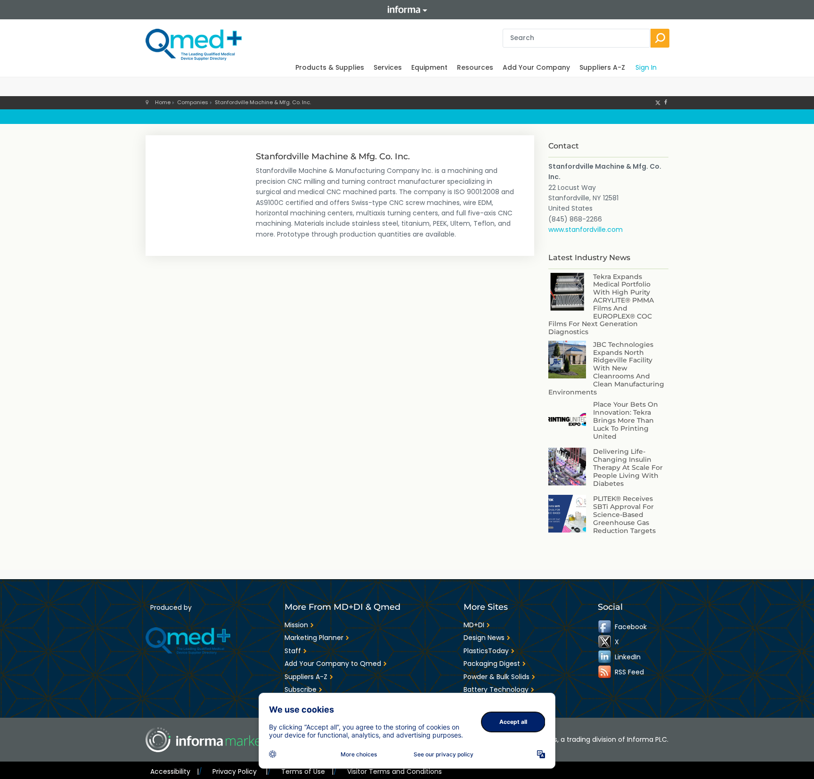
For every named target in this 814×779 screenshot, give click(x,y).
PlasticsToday (486, 651)
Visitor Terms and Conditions (394, 771)
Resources (475, 67)
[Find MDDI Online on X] (605, 642)
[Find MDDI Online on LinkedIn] (605, 657)
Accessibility (174, 771)
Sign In (646, 67)
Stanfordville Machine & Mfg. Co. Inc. (263, 102)
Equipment (429, 67)
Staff (293, 651)
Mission (296, 625)
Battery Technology (496, 689)
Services (388, 67)
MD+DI (474, 625)
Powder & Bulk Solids (496, 676)
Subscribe (301, 689)
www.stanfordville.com (585, 229)
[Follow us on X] (657, 102)
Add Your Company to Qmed (333, 663)
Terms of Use (307, 771)
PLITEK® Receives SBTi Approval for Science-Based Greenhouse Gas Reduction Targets (624, 514)
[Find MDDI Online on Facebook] (605, 626)
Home (163, 102)
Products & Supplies (329, 67)
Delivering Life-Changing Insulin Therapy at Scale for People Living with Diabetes (628, 467)
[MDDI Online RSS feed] (605, 672)
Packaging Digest (492, 663)
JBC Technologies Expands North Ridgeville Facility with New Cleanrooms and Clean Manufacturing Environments (606, 368)
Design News (484, 637)
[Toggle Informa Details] (407, 10)
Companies (192, 102)
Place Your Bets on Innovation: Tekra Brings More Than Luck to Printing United (625, 420)
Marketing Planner (314, 637)
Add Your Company (536, 67)
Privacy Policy (239, 771)
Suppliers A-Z (602, 67)
